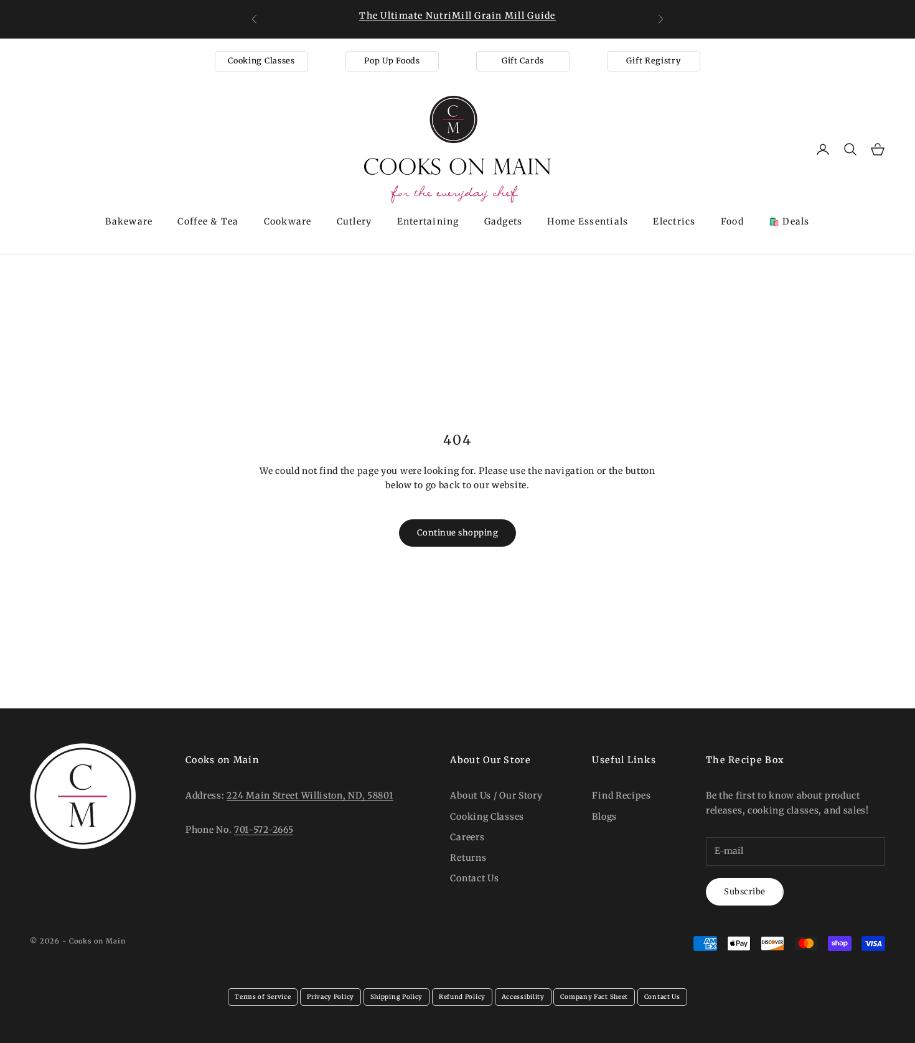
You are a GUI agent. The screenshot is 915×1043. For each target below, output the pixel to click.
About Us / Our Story (496, 795)
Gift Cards (523, 60)
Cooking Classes (261, 60)
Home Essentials (587, 221)
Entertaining (428, 221)
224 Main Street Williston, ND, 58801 (310, 795)
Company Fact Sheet (594, 997)
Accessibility (523, 997)
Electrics (674, 221)
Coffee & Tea (207, 221)
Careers (467, 837)
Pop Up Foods (392, 60)
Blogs (604, 816)
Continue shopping (458, 532)
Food (732, 221)
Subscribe (745, 891)
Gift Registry (653, 60)
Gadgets (503, 221)
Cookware (288, 221)
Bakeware (128, 221)
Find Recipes (621, 795)
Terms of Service (263, 997)
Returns (468, 857)
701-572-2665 (263, 829)
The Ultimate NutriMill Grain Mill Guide (457, 15)
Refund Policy (462, 997)
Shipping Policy (396, 997)
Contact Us (474, 878)
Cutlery (354, 221)
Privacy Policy (330, 997)
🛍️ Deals (789, 221)
